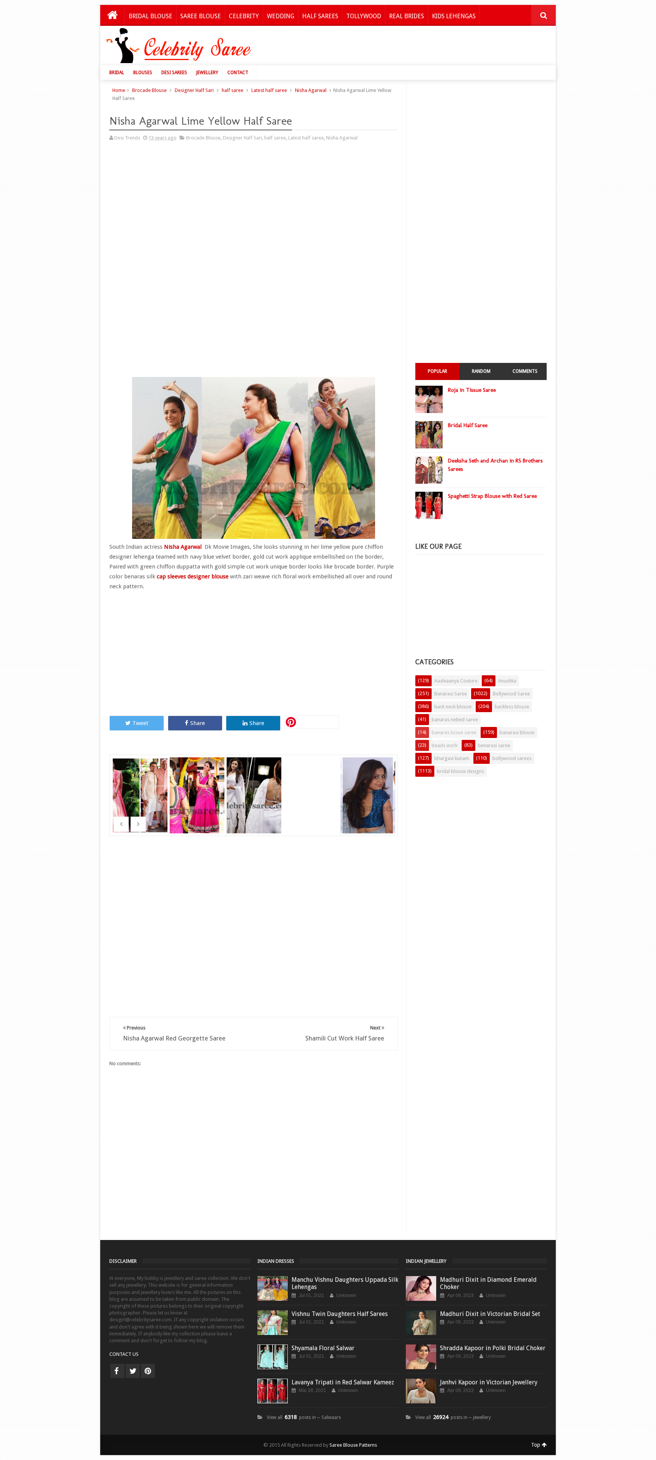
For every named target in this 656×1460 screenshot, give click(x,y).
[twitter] (133, 1371)
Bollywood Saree (511, 694)
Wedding (280, 16)
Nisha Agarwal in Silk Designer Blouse (197, 800)
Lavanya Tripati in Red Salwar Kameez (343, 1382)
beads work (444, 745)
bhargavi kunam (451, 758)
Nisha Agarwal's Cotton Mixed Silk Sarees (312, 800)
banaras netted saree (455, 719)
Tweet (140, 723)
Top (536, 1445)
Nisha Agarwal (310, 90)
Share (197, 723)
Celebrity (244, 16)
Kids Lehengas (454, 16)
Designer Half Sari (194, 90)
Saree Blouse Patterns (353, 1445)
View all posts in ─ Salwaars (304, 1417)
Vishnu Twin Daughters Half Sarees (340, 1313)
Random (481, 371)
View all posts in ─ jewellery (453, 1417)
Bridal (116, 72)
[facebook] (117, 1371)
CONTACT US (124, 1354)
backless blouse (512, 706)
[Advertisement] (412, 47)
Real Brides (406, 16)
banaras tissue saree (454, 732)
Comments (525, 371)
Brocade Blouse (149, 90)
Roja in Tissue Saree (472, 389)
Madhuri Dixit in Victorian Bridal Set (490, 1313)
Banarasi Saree (450, 694)
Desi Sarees (174, 72)
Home (118, 90)
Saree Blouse (200, 16)
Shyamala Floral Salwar (323, 1348)
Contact (237, 72)
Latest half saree (269, 90)
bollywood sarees (511, 758)
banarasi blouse (517, 732)
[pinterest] (148, 1371)
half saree (232, 90)
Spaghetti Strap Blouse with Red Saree (492, 495)
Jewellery (207, 72)
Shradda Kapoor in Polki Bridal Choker (493, 1348)
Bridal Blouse (150, 16)
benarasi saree (494, 745)
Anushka (507, 681)
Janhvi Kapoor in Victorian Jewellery (489, 1382)
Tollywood (363, 16)
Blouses (142, 72)
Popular (437, 371)
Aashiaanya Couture (456, 681)
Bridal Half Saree (467, 425)
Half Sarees (320, 16)
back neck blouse (453, 706)
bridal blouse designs (460, 771)
